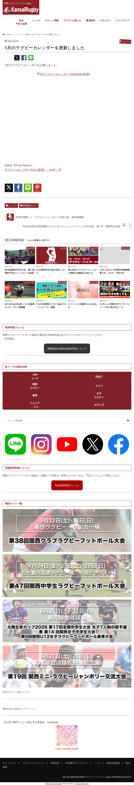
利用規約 (54, 763)
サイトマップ (9, 763)
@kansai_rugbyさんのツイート (19, 708)
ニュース (36, 20)
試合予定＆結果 (21, 22)
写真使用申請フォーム (67, 485)
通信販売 (90, 20)
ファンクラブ (122, 20)
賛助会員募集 (113, 763)
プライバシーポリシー (33, 763)
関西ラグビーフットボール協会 (95, 776)
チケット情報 (52, 20)
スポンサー (105, 20)
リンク (97, 763)
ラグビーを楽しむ (72, 20)
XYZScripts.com (82, 783)
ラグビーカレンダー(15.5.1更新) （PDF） (31, 169)
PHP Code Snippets (53, 783)
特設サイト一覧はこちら (16, 691)
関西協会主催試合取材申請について (67, 348)
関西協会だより (30, 205)
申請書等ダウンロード (76, 763)
